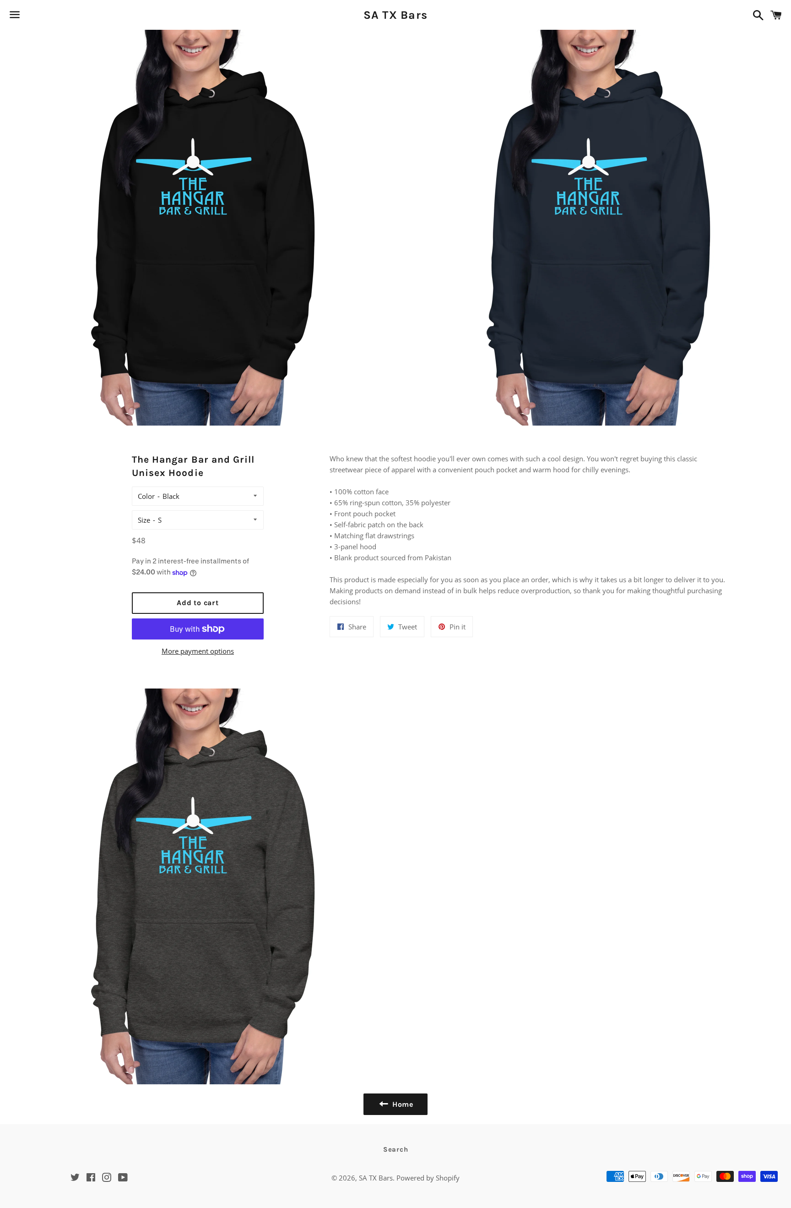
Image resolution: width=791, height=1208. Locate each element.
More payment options (198, 651)
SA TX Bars (395, 15)
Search (395, 1149)
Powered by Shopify (428, 1177)
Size (144, 520)
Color (146, 496)
